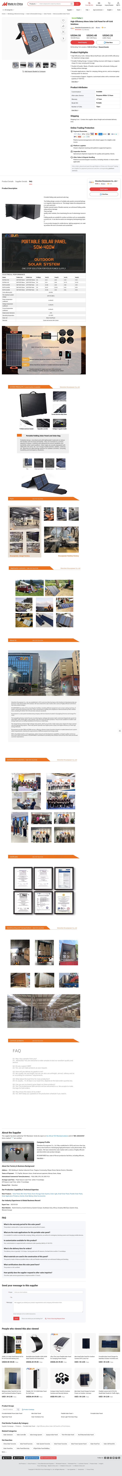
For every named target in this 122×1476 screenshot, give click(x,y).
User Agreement (71, 1469)
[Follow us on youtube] (114, 1458)
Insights (101, 1463)
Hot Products (22, 1463)
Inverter (22, 1196)
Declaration (81, 1469)
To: (11, 1297)
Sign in (118, 5)
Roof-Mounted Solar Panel (86, 1435)
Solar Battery (29, 1196)
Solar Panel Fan (95, 1444)
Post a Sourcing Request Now (55, 1318)
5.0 (97, 184)
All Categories (8, 10)
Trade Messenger (32, 1458)
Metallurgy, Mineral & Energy (16, 14)
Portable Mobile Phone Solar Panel (12, 1413)
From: (10, 1292)
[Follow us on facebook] (105, 1458)
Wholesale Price (72, 1463)
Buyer (78, 10)
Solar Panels (47, 14)
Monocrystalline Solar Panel (61, 14)
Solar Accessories (39, 1196)
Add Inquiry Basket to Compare (35, 71)
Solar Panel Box (8, 1448)
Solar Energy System (36, 1435)
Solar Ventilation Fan (37, 1417)
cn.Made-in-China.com (79, 1466)
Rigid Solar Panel (7, 1417)
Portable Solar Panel (97, 1413)
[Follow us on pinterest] (116, 1458)
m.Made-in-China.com (65, 1466)
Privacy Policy (90, 1469)
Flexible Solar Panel (76, 1194)
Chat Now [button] (109, 42)
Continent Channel (83, 1463)
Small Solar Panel (63, 1194)
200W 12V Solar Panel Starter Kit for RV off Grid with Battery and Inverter (12, 1358)
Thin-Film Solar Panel (68, 1435)
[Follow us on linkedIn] (119, 1458)
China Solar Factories (9, 1444)
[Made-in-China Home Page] (12, 4)
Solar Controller (21, 1435)
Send (16, 1318)
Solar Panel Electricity (23, 1448)
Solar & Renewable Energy (34, 14)
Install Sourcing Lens (49, 1458)
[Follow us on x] (108, 1458)
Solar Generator (8, 1435)
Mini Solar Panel (26, 1194)
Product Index (93, 1463)
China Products (32, 1463)
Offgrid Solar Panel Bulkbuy (41, 1448)
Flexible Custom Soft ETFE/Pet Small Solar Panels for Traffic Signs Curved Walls (109, 1393)
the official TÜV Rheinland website (57, 1136)
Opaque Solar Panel (52, 1435)
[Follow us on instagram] (111, 1458)
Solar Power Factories (60, 1444)
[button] (72, 4)
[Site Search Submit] (77, 4)
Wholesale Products (61, 1463)
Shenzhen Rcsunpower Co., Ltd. (84, 27)
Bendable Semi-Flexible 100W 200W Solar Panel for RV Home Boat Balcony (36, 1358)
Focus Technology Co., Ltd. (48, 1469)
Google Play (18, 1458)
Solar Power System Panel (78, 1444)
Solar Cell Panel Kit (109, 1444)
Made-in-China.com (53, 1466)
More (3, 1452)
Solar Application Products (10, 1196)
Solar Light (53, 1194)
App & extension (98, 10)
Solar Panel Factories (26, 1444)
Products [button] (33, 4)
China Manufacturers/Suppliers (46, 1463)
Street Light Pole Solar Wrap (69, 1417)
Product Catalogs (28, 1409)
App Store (7, 1458)
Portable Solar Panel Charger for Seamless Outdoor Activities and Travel (108, 1358)
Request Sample (104, 47)
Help (87, 10)
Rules (118, 10)
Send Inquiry (82, 42)
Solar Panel (16, 1194)
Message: (9, 1302)
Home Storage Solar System (41, 1194)
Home (3, 14)
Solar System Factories (43, 1444)
